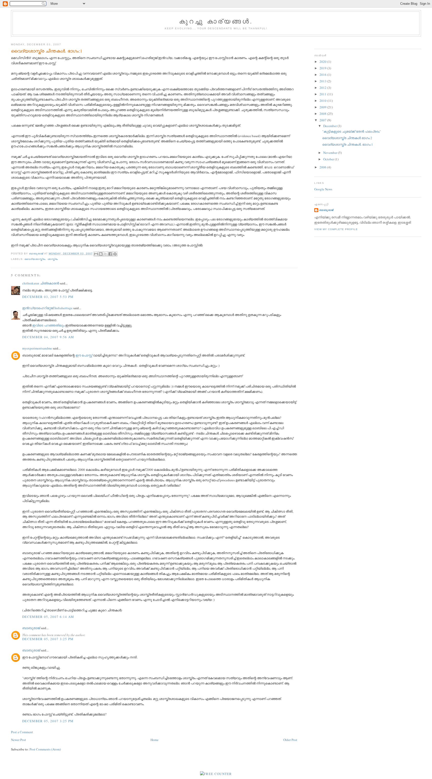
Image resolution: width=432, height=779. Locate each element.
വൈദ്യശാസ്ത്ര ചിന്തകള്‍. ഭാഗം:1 (347, 144)
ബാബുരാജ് (31, 628)
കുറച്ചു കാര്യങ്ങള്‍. (216, 21)
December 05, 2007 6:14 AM (48, 616)
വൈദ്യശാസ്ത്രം (35, 259)
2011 (323, 94)
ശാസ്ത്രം (53, 259)
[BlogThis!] (100, 253)
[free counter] (216, 773)
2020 (323, 61)
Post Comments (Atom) (45, 749)
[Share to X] (105, 253)
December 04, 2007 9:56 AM (48, 337)
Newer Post (18, 739)
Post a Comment (22, 732)
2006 (323, 167)
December (330, 126)
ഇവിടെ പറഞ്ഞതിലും (48, 325)
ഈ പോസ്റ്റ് (84, 355)
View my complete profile (336, 229)
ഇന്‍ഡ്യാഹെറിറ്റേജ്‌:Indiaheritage (47, 308)
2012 (323, 87)
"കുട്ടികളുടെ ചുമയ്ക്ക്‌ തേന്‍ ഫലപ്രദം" (351, 131)
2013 (323, 81)
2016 (323, 74)
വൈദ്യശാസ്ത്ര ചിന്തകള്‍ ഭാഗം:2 (347, 138)
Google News (323, 189)
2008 (323, 113)
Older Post (290, 739)
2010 (323, 100)
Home (154, 739)
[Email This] (96, 253)
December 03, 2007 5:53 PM (48, 296)
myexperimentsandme (37, 348)
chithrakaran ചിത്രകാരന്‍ (40, 283)
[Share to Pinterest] (115, 253)
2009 (323, 107)
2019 (323, 68)
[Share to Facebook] (110, 253)
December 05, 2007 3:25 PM (48, 639)
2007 (323, 120)
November (330, 152)
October (329, 159)
